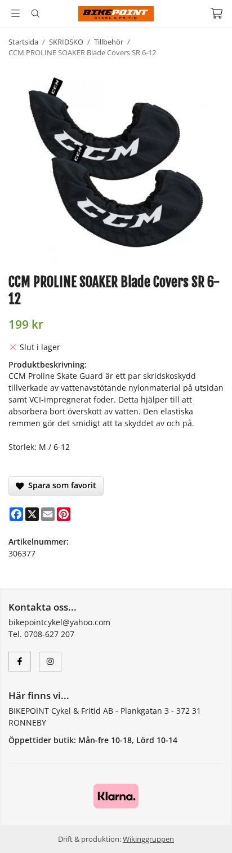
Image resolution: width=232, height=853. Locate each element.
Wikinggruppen (148, 839)
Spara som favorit (60, 485)
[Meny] (15, 13)
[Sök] (35, 13)
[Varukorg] (216, 13)
